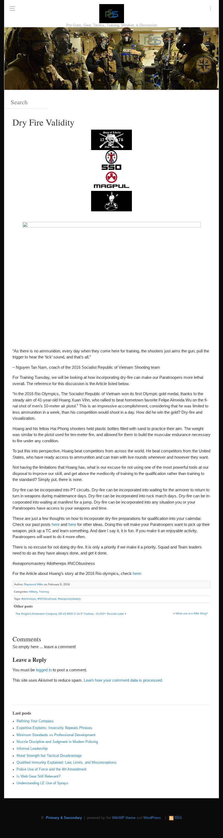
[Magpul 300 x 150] (111, 180)
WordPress (152, 818)
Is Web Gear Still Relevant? (38, 776)
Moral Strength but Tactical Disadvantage (49, 756)
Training (44, 591)
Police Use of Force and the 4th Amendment (51, 769)
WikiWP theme (123, 818)
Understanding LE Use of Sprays (42, 783)
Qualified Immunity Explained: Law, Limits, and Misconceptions (66, 762)
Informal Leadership (32, 749)
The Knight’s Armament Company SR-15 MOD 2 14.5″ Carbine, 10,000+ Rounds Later (70, 613)
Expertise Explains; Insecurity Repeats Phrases (54, 728)
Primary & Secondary (64, 818)
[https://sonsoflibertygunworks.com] (111, 139)
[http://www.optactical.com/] (111, 201)
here (56, 524)
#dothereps (28, 598)
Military (33, 591)
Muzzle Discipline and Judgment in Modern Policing (57, 742)
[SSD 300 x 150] (111, 160)
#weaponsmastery (69, 598)
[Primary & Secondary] (111, 13)
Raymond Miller (33, 584)
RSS (178, 818)
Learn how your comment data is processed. (123, 680)
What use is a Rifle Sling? (192, 613)
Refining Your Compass (35, 721)
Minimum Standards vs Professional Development (56, 735)
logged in (44, 670)
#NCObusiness (47, 598)
